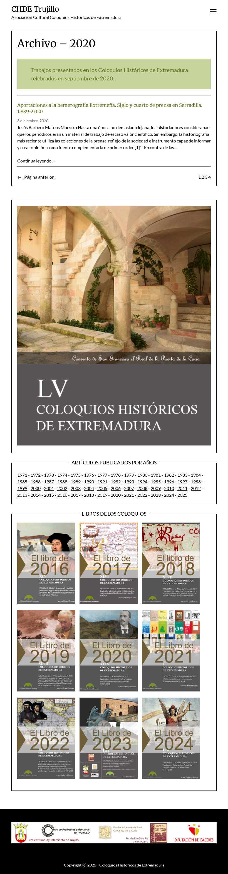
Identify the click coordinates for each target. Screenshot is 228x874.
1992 (116, 481)
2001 (49, 488)
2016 (62, 495)
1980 (142, 474)
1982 (169, 474)
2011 (182, 488)
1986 (36, 481)
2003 (76, 488)
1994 (142, 481)
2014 (36, 495)
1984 (196, 474)
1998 (196, 481)
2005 (102, 488)
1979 (129, 474)
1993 (129, 481)
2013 (22, 495)
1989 (76, 481)
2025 (182, 495)
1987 (49, 481)
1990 (89, 481)
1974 (62, 474)
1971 (22, 474)
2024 (169, 495)
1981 (156, 474)
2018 (89, 495)
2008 (142, 488)
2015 (49, 495)
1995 (156, 481)
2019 (102, 495)
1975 (76, 474)
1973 (49, 474)
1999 (22, 488)
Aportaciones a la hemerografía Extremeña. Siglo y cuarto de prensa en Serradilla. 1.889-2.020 (109, 108)
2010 (169, 488)
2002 (62, 488)
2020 (116, 495)
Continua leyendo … (36, 160)
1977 (102, 474)
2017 (76, 495)
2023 (156, 495)
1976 (89, 474)
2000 (36, 488)
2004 (89, 488)
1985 (22, 481)
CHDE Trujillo (35, 9)
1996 (169, 481)
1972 (36, 474)
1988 (62, 481)
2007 (129, 488)
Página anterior (35, 176)
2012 (196, 488)
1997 (182, 481)
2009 (156, 488)
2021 (129, 495)
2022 (142, 495)
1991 (102, 481)
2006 (116, 488)
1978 (116, 474)
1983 (182, 474)
